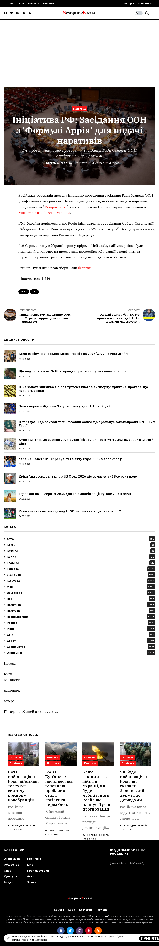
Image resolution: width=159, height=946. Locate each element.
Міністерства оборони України (44, 213)
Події (80, 598)
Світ (80, 634)
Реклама (102, 910)
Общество (80, 592)
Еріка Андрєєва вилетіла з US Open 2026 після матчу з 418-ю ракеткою (78, 476)
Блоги (80, 545)
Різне (80, 628)
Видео (80, 556)
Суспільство (80, 646)
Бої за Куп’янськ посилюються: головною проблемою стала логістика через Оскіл (59, 788)
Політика (79, 108)
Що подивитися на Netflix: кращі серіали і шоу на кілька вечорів (73, 371)
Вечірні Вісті (56, 207)
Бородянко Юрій (23, 825)
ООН (24, 291)
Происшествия (80, 616)
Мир (80, 586)
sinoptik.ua (49, 712)
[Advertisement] (79, 48)
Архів (71, 910)
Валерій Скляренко (59, 163)
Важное (80, 550)
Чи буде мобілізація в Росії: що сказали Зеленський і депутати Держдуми (133, 785)
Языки (31, 882)
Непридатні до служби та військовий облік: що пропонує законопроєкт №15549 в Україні (87, 424)
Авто (80, 539)
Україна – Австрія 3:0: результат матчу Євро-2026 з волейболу (70, 459)
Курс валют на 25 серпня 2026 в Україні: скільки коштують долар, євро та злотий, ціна (86, 441)
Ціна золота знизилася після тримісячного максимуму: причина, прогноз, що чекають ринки (83, 389)
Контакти (85, 910)
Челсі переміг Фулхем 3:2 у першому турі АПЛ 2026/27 (65, 406)
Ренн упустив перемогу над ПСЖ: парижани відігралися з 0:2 (70, 511)
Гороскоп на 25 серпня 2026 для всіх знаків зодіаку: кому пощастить (76, 494)
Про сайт (58, 910)
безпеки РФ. (88, 268)
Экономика (80, 652)
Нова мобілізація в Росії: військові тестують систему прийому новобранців (23, 785)
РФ (34, 291)
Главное (80, 562)
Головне (80, 568)
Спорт (80, 640)
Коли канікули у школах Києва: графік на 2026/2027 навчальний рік (75, 354)
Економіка (80, 574)
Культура (80, 580)
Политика (80, 604)
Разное (80, 622)
